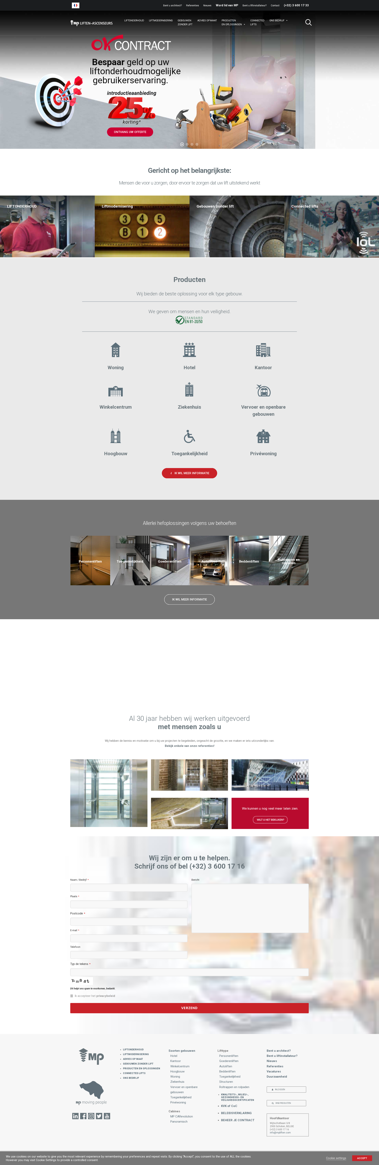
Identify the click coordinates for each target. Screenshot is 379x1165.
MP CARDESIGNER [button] (225, 677)
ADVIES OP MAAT (207, 20)
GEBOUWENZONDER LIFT (185, 22)
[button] (307, 23)
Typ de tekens (80, 964)
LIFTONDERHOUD (134, 20)
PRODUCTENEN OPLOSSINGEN (232, 22)
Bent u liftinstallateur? (254, 5)
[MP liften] (91, 23)
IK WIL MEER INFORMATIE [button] (191, 473)
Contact (275, 5)
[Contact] (91, 1093)
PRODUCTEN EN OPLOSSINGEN (141, 1068)
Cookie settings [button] (336, 1158)
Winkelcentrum (180, 1066)
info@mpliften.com (280, 1132)
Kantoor (175, 1061)
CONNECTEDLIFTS (257, 22)
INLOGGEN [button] (280, 1089)
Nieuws (207, 5)
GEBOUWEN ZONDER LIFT (138, 1063)
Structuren (226, 1082)
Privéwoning (178, 1102)
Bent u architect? (172, 5)
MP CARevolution (181, 1116)
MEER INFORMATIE (189, 127)
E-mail (74, 930)
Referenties (192, 5)
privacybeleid (105, 996)
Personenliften (228, 1056)
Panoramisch (179, 1121)
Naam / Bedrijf (79, 879)
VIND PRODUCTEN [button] (283, 1103)
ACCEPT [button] (362, 1158)
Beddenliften (227, 1071)
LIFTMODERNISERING (161, 20)
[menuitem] (173, 5)
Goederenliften (228, 1061)
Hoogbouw (177, 1071)
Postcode (77, 913)
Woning (175, 1076)
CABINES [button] (158, 677)
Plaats (74, 896)
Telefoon (75, 946)
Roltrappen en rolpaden (234, 1087)
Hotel (173, 1056)
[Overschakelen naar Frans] (75, 5)
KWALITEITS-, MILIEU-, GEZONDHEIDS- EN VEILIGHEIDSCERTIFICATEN (237, 1097)
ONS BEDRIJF (276, 20)
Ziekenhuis (177, 1082)
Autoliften (225, 1066)
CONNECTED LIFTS (134, 1073)
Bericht (195, 879)
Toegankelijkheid (180, 1097)
